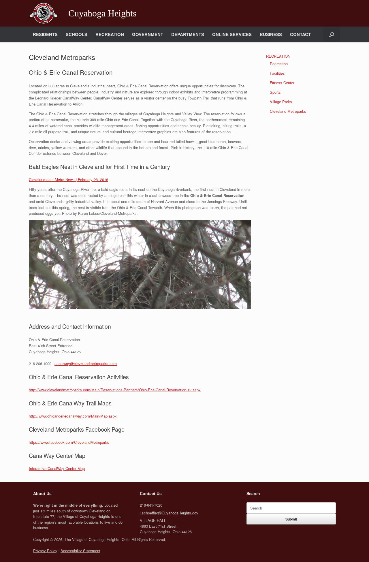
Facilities (277, 73)
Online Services (232, 34)
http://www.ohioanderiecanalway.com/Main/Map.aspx (73, 416)
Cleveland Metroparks (288, 111)
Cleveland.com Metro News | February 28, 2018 (68, 179)
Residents (45, 34)
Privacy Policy (45, 550)
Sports (275, 92)
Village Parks (281, 101)
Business (271, 34)
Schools (76, 34)
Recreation (109, 34)
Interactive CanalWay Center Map (57, 468)
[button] (331, 34)
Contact (300, 34)
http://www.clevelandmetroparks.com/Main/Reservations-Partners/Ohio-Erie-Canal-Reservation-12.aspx (115, 389)
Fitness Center (282, 82)
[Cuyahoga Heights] (43, 13)
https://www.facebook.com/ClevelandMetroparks (69, 442)
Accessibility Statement (80, 550)
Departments (187, 34)
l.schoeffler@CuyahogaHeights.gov (169, 513)
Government (147, 34)
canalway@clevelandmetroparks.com (85, 363)
